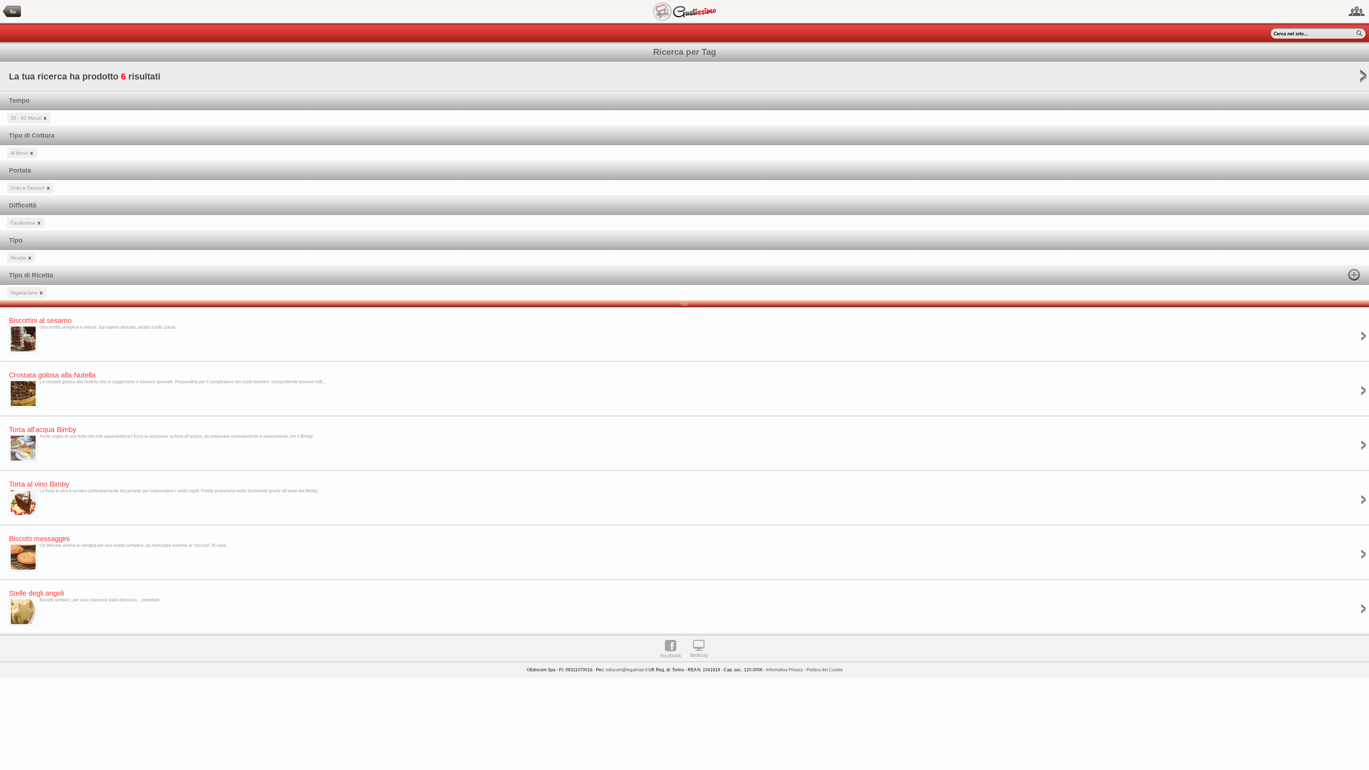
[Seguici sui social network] (1357, 11)
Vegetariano (24, 293)
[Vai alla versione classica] (698, 660)
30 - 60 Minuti (26, 118)
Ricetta (18, 258)
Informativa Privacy (784, 669)
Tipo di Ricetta (31, 275)
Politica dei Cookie (824, 669)
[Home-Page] (12, 11)
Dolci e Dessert (28, 188)
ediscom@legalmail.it (626, 669)
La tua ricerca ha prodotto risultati (84, 76)
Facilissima (23, 223)
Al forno (19, 153)
